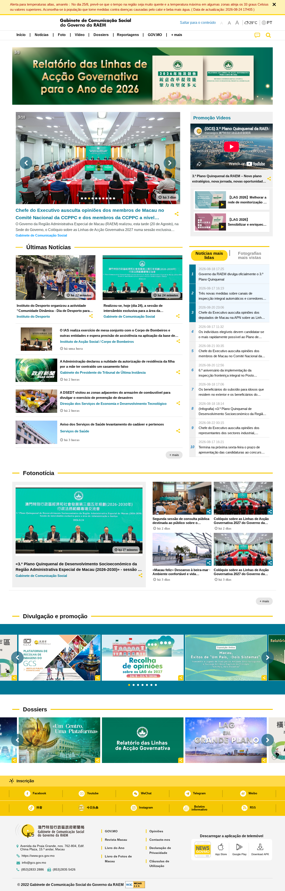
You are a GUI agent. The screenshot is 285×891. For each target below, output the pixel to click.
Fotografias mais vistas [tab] (249, 255)
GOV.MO (111, 831)
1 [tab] (129, 685)
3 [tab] (138, 685)
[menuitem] (41, 35)
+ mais (174, 455)
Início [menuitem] (21, 35)
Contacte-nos (159, 839)
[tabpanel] (142, 658)
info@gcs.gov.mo (34, 862)
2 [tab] (133, 685)
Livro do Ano (114, 848)
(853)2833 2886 (32, 869)
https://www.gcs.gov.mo (38, 855)
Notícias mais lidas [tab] (209, 255)
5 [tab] (147, 685)
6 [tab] (151, 685)
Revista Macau (116, 839)
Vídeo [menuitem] (80, 35)
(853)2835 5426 (64, 869)
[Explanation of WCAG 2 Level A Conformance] (135, 884)
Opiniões (156, 831)
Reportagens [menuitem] (128, 35)
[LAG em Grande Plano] (226, 740)
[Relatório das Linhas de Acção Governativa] (142, 740)
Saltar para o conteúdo (198, 22)
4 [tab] (142, 685)
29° (253, 23)
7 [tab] (156, 685)
